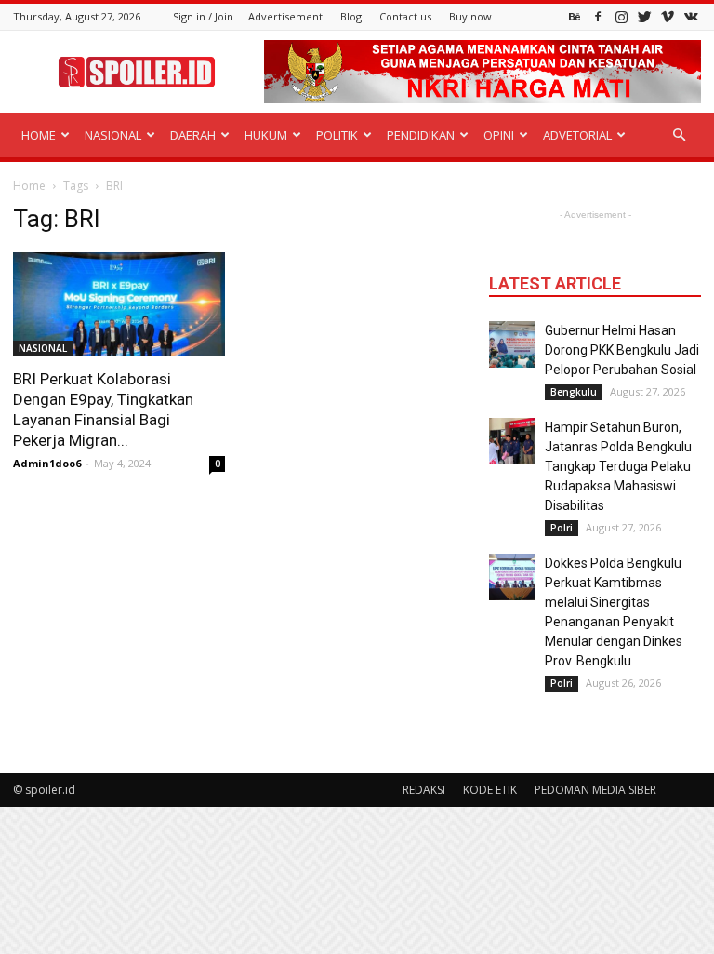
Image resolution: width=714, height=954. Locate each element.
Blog (351, 16)
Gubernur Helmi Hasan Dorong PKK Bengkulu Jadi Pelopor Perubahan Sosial (622, 350)
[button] (678, 135)
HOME (38, 135)
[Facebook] (598, 16)
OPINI (498, 135)
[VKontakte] (691, 16)
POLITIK (337, 135)
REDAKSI (424, 790)
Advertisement (285, 16)
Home (29, 186)
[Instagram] (621, 16)
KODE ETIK (490, 790)
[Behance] (574, 16)
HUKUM (266, 135)
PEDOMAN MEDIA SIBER (595, 790)
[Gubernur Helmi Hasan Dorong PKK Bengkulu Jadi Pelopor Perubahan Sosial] (512, 344)
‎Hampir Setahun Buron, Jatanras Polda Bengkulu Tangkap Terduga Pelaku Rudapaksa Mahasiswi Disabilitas (618, 466)
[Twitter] (644, 16)
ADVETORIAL (577, 135)
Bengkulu (573, 391)
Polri (561, 527)
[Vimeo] (667, 16)
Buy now (470, 16)
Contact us (405, 16)
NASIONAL (113, 135)
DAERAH (193, 135)
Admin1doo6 (47, 463)
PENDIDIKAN (421, 135)
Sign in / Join (203, 16)
